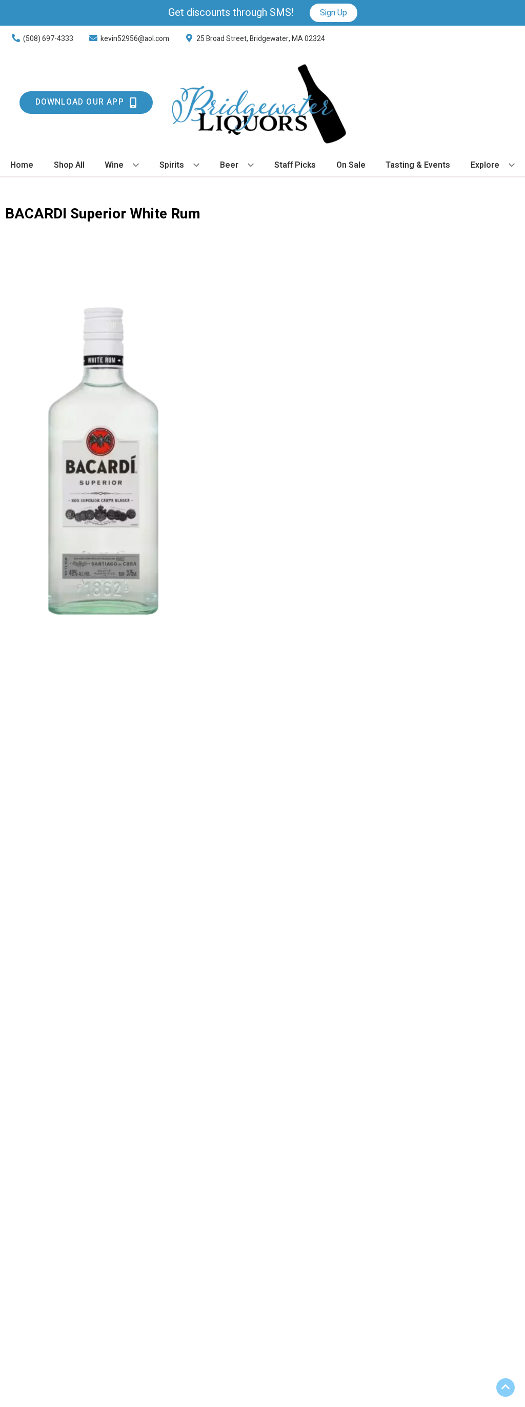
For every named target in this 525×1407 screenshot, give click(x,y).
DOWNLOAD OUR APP (79, 102)
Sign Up (333, 13)
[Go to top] (505, 1387)
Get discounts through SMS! (231, 13)
